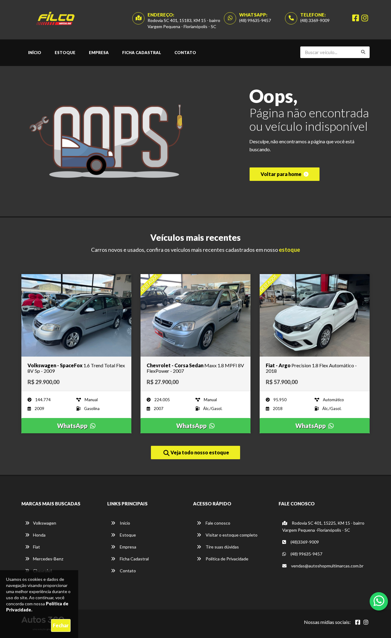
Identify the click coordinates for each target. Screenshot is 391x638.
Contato (185, 52)
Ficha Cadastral (141, 52)
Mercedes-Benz (48, 558)
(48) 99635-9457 (255, 20)
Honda (39, 534)
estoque (289, 249)
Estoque (65, 52)
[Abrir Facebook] (357, 622)
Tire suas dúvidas (222, 546)
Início (34, 52)
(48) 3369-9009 (315, 20)
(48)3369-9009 (304, 541)
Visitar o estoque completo (231, 534)
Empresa (99, 52)
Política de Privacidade (226, 558)
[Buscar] (363, 52)
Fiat (36, 546)
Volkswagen (44, 523)
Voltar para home (281, 174)
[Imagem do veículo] (76, 315)
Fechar (61, 625)
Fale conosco (217, 523)
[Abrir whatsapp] (379, 600)
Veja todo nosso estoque (199, 452)
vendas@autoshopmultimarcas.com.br (327, 565)
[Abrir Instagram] (366, 622)
